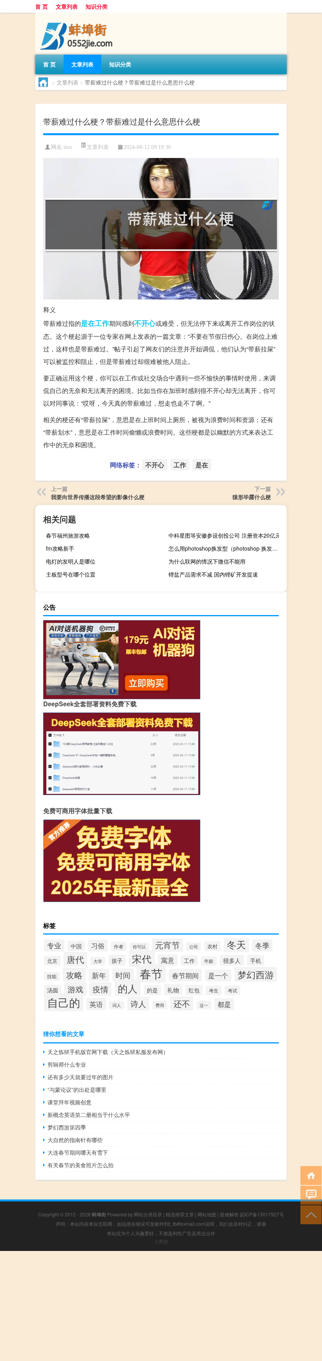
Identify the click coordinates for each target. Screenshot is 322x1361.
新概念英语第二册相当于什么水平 (89, 1115)
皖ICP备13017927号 (262, 1214)
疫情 (100, 989)
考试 (232, 990)
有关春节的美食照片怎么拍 (80, 1165)
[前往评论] (309, 1194)
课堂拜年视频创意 (69, 1102)
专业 (54, 945)
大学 (97, 961)
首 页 (41, 6)
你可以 (139, 947)
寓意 (167, 960)
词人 (116, 1005)
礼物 (173, 989)
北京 (52, 960)
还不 (182, 1003)
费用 (160, 1005)
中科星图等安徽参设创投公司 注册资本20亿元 (224, 535)
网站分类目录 (148, 1214)
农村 (212, 946)
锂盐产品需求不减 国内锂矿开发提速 (213, 574)
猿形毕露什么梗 (251, 497)
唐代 (75, 959)
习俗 (97, 945)
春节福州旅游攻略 (68, 535)
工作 (102, 323)
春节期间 (185, 975)
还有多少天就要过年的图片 (80, 1077)
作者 (118, 946)
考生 (213, 990)
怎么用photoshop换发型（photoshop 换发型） (225, 548)
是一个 (218, 975)
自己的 (63, 1002)
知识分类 (97, 6)
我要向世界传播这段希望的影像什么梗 (98, 497)
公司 (193, 947)
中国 (76, 946)
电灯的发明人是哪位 (70, 561)
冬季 (262, 945)
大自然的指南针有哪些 (75, 1140)
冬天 (236, 944)
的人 (127, 988)
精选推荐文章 (180, 1214)
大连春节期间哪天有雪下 (78, 1152)
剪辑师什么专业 (67, 1064)
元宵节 (167, 945)
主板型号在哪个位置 (70, 574)
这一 (203, 1005)
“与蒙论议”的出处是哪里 (77, 1089)
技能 (52, 976)
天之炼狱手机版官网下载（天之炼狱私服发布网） (108, 1052)
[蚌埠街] (76, 15)
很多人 (232, 960)
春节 (151, 973)
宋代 (142, 958)
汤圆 (52, 990)
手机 (255, 960)
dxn (68, 147)
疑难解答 (229, 1214)
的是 (152, 990)
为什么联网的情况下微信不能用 (206, 561)
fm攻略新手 (60, 548)
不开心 (145, 323)
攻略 (74, 975)
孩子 (117, 960)
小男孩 (161, 1241)
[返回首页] (309, 1175)
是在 (88, 323)
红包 (193, 990)
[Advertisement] (161, 1306)
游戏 (75, 989)
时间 (122, 975)
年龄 (209, 960)
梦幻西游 (256, 974)
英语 (96, 1004)
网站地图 (207, 1214)
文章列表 (67, 6)
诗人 (138, 1003)
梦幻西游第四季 (67, 1127)
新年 (99, 975)
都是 (224, 1004)
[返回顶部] (309, 1214)
